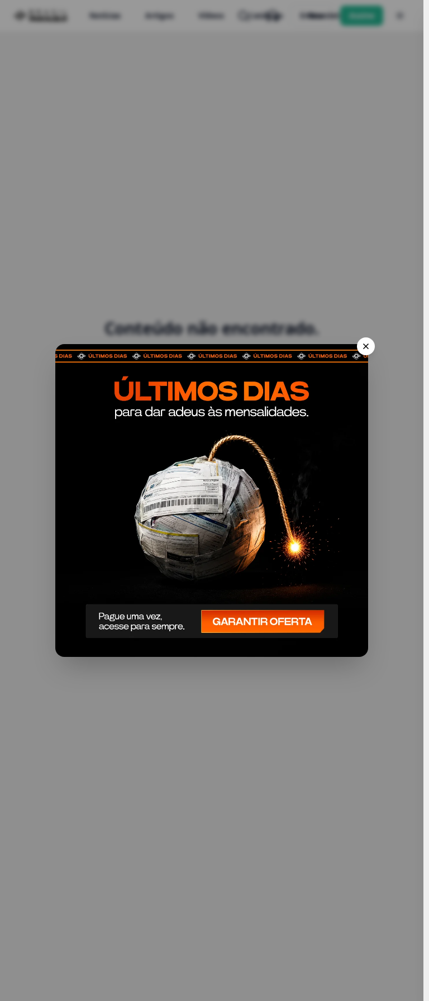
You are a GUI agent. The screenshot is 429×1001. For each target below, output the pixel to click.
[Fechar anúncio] (366, 346)
